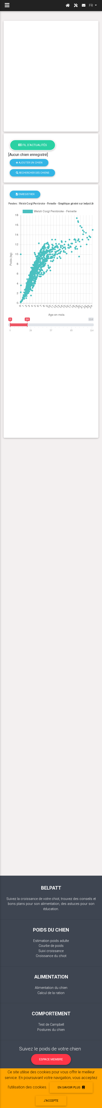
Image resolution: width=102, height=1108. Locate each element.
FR (91, 5)
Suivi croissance (51, 951)
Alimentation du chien (51, 988)
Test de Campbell (51, 1025)
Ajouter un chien (30, 162)
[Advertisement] (51, 76)
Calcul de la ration (51, 993)
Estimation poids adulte (51, 941)
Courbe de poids (51, 946)
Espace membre (51, 1059)
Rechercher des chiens (33, 172)
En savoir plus (69, 1087)
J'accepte (51, 1100)
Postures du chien (51, 1030)
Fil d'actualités (34, 145)
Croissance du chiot (51, 956)
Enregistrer (26, 194)
